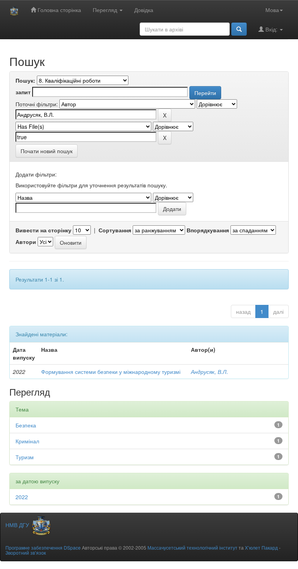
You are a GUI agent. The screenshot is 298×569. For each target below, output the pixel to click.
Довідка (143, 10)
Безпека (26, 425)
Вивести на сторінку (43, 230)
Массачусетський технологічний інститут (192, 547)
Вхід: (271, 29)
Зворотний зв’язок (25, 552)
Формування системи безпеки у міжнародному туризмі (110, 371)
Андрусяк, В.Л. (209, 371)
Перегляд (106, 10)
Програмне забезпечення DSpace (43, 547)
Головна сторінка (58, 10)
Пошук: (25, 80)
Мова (272, 10)
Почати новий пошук (47, 151)
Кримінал (27, 441)
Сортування (115, 230)
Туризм (25, 457)
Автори (26, 242)
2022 (22, 497)
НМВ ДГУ (18, 525)
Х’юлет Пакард (261, 547)
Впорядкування (208, 230)
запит (23, 92)
